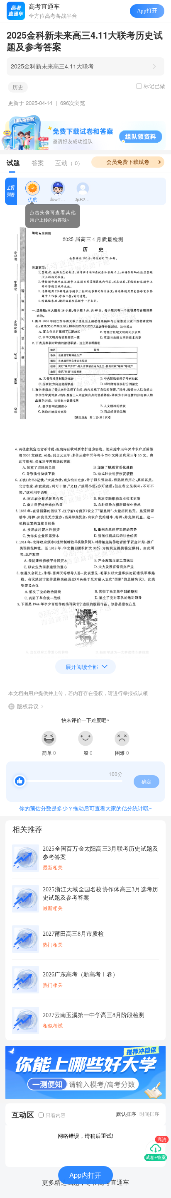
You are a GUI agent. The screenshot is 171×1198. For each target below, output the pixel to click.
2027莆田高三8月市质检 (73, 933)
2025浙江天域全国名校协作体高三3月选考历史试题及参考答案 (100, 893)
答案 (38, 162)
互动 (69, 162)
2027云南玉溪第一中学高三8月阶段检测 (93, 1015)
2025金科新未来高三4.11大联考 (52, 66)
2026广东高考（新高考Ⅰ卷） (80, 974)
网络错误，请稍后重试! (85, 1135)
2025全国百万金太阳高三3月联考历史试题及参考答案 (100, 852)
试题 (13, 162)
